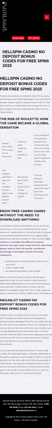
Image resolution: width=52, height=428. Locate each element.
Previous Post (25, 380)
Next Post (26, 387)
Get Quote (33, 38)
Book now (18, 38)
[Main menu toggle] (47, 17)
